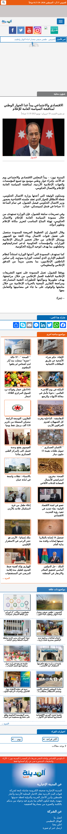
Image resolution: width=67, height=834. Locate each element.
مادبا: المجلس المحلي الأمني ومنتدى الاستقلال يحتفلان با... (49, 690)
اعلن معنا (57, 824)
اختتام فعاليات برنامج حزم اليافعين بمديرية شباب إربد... (49, 639)
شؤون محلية (59, 94)
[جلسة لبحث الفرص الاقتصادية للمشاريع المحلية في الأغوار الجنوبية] (49, 705)
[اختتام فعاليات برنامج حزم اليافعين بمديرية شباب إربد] (49, 628)
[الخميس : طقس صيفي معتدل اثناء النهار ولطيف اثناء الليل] (49, 602)
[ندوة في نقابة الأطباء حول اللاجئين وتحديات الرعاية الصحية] (17, 679)
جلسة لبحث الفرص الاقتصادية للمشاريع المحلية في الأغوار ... (49, 716)
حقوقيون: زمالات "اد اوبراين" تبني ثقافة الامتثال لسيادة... (16, 613)
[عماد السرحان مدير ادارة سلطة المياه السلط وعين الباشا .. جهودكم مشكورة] (17, 628)
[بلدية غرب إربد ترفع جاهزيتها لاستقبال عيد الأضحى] (49, 653)
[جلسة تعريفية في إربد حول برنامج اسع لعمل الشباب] (17, 653)
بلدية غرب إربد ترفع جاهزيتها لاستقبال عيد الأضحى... (49, 664)
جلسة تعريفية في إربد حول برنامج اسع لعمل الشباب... (16, 664)
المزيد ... (6, 578)
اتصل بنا (58, 817)
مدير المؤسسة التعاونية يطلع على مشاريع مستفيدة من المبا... (16, 716)
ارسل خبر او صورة (52, 828)
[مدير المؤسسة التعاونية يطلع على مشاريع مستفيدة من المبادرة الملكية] (17, 705)
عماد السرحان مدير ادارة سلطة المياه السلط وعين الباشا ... (16, 639)
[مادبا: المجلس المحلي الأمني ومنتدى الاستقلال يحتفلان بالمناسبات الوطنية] (49, 679)
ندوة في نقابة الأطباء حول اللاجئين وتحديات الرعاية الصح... (16, 690)
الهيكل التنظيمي (54, 821)
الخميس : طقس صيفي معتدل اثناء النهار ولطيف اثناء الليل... (49, 613)
